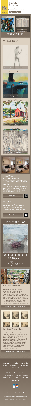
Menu (4, 13)
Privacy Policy (7, 377)
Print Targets (24, 365)
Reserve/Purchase (19, 373)
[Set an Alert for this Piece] (19, 255)
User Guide (24, 377)
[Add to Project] (22, 255)
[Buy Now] (5, 255)
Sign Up (18, 12)
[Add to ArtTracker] (15, 255)
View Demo (12, 195)
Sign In (12, 12)
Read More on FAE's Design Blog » (15, 351)
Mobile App (13, 365)
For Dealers (25, 363)
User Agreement (9, 375)
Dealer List (15, 368)
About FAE (6, 363)
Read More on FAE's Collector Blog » (15, 306)
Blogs (5, 365)
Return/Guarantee (22, 375)
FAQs (16, 377)
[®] (4, 7)
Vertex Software (13, 399)
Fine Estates (15, 4)
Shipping (8, 373)
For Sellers (15, 363)
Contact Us (15, 380)
